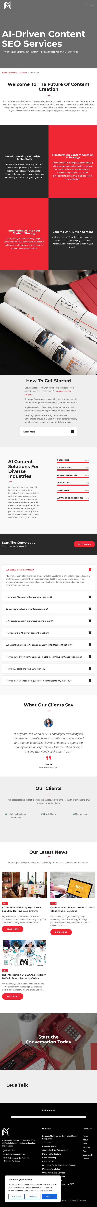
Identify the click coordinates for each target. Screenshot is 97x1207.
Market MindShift (9, 73)
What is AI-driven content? (20, 570)
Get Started (84, 544)
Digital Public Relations (51, 1154)
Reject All (33, 1197)
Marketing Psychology (51, 1169)
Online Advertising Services (53, 1173)
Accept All (49, 1197)
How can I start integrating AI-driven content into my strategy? (38, 681)
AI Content (46, 1142)
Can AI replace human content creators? (27, 609)
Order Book (87, 1155)
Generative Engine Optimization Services (59, 1165)
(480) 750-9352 (10, 1150)
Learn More (29, 432)
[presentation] (5, 743)
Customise (16, 1197)
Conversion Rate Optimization (54, 1150)
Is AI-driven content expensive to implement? (29, 621)
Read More (13, 929)
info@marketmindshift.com (14, 1154)
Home (85, 1136)
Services (23, 73)
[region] (33, 1188)
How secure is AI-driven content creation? (27, 633)
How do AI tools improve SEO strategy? (26, 669)
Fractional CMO (48, 1161)
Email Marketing (49, 1158)
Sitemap (63, 1200)
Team (85, 1143)
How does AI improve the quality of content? (29, 597)
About (85, 1140)
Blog (84, 1151)
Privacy (73, 1200)
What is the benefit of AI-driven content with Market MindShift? (39, 645)
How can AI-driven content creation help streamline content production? (44, 657)
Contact (86, 1159)
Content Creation (49, 1146)
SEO (5, 903)
